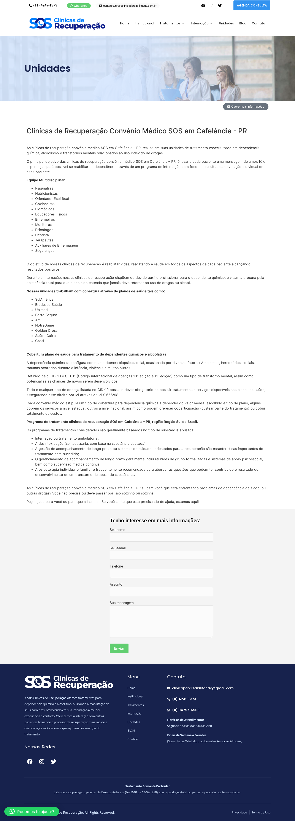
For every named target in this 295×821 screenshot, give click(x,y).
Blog (242, 23)
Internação (200, 23)
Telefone (116, 566)
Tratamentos (170, 23)
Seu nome (117, 530)
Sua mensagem (122, 603)
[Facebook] (203, 5)
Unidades (226, 23)
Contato (258, 23)
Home (124, 23)
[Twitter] (220, 5)
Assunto (116, 584)
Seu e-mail (118, 548)
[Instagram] (211, 5)
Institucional (144, 23)
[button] (31, 811)
